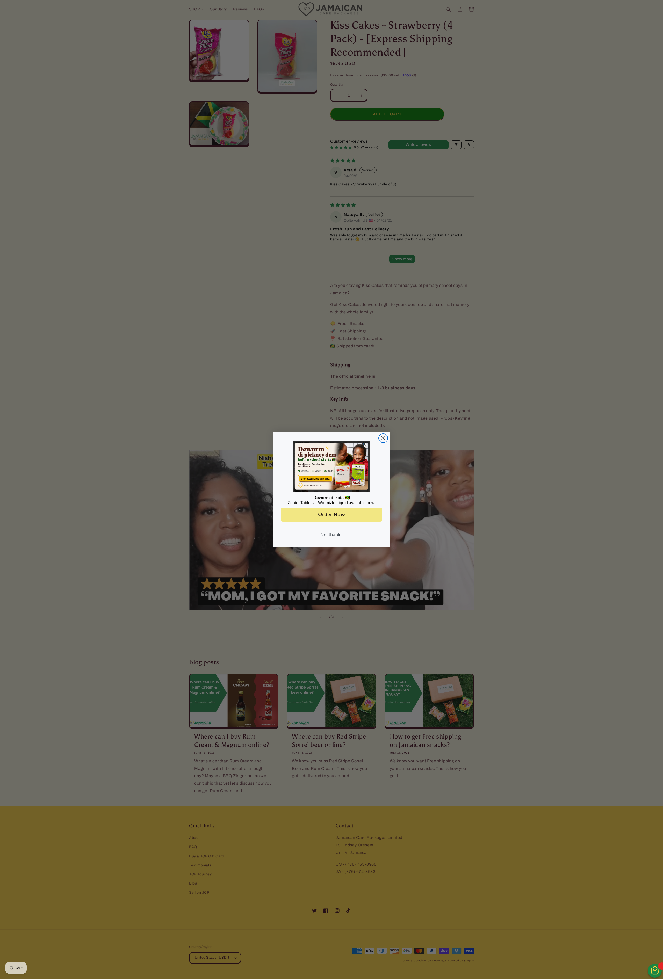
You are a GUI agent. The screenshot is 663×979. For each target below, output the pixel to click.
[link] (331, 466)
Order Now (331, 514)
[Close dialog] (383, 438)
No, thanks (331, 534)
